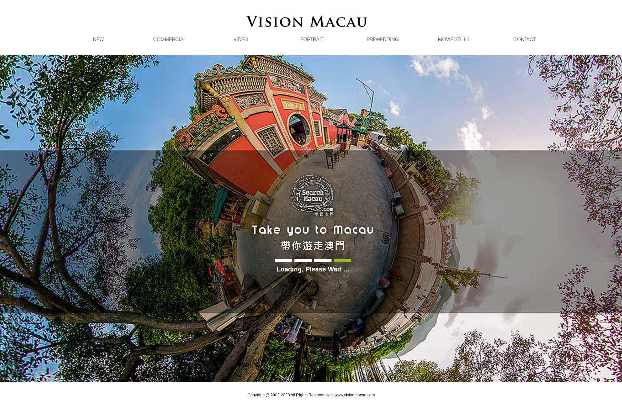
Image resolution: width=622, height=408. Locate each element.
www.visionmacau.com (355, 395)
